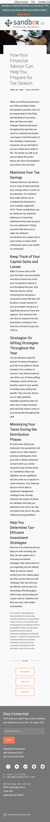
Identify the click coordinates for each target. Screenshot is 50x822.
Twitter (25, 682)
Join (9, 740)
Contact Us (44, 1)
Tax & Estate (32, 90)
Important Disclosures (14, 749)
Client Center (21, 1)
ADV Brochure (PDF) (13, 752)
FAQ (33, 1)
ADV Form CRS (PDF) (13, 756)
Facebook (25, 672)
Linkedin (25, 692)
